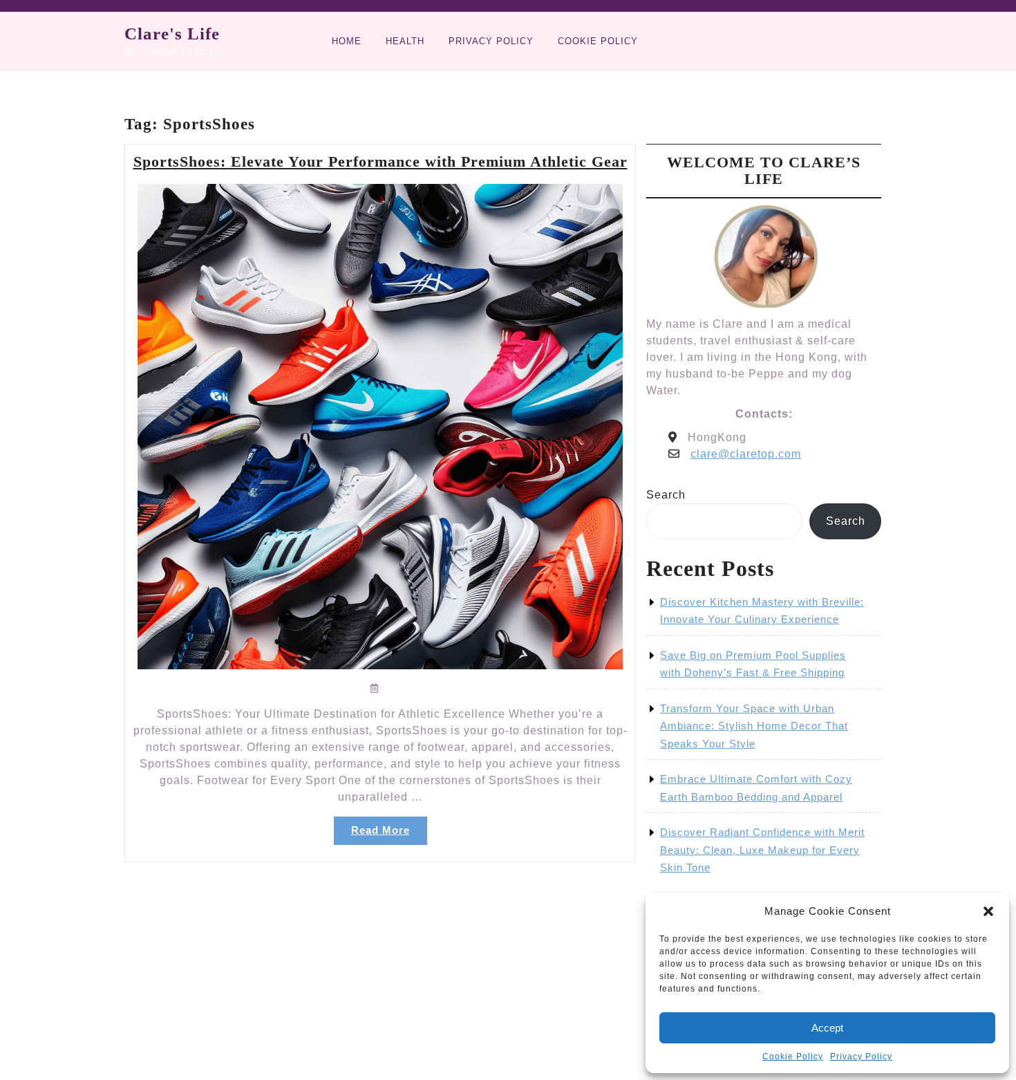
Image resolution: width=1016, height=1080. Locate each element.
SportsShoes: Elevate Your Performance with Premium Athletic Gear (380, 161)
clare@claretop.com (745, 454)
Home (346, 41)
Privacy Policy (861, 1056)
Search (666, 495)
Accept (827, 1028)
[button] (988, 911)
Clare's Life (172, 33)
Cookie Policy (792, 1056)
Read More (389, 834)
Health (405, 41)
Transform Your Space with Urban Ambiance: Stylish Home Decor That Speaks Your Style (754, 726)
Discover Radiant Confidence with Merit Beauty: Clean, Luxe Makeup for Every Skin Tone (762, 849)
